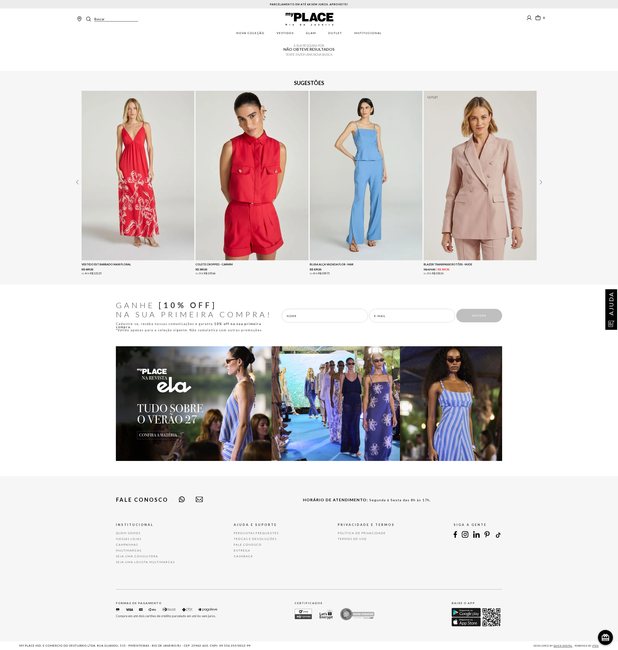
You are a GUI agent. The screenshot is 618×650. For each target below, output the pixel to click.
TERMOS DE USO (352, 539)
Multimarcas (128, 550)
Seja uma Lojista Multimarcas (145, 562)
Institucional (368, 33)
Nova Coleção (250, 33)
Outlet (335, 33)
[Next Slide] (540, 182)
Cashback (243, 556)
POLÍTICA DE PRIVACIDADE (362, 533)
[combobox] (111, 19)
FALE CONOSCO (248, 544)
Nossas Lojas (128, 539)
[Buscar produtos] (90, 19)
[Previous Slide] (77, 182)
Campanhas (127, 544)
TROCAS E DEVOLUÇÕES (255, 539)
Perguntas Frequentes (256, 533)
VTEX (595, 645)
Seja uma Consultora (137, 556)
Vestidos (285, 33)
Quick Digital (563, 645)
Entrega (242, 550)
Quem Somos (128, 533)
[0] (538, 17)
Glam (311, 33)
